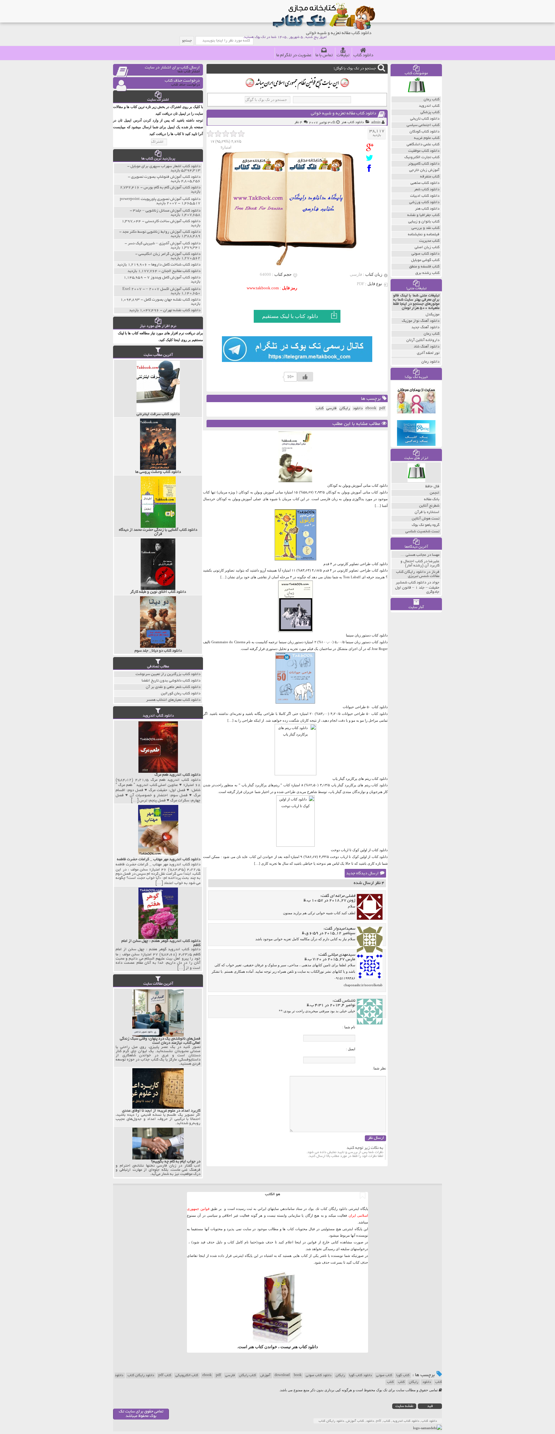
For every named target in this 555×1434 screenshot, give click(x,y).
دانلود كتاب (308, 1346)
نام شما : (348, 1027)
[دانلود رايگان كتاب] (416, 95)
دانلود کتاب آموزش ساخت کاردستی (172, 221)
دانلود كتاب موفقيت (423, 151)
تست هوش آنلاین (425, 519)
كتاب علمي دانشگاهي (423, 144)
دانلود (358, 408)
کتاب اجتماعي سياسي (423, 125)
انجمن (434, 493)
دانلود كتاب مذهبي (424, 183)
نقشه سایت (404, 1406)
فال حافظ (432, 486)
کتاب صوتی (384, 1375)
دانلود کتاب (363, 55)
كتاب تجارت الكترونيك (421, 157)
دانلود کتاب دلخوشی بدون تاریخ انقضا (171, 681)
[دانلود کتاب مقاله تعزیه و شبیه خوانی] (371, 147)
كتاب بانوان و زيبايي (423, 222)
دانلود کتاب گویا (360, 1375)
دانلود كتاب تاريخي (424, 119)
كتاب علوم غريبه (426, 138)
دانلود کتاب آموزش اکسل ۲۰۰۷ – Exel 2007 (161, 289)
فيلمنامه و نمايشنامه (423, 234)
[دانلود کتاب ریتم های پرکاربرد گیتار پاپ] (295, 774)
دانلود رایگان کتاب (141, 1375)
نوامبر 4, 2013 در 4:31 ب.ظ (331, 1005)
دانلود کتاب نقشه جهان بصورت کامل (172, 300)
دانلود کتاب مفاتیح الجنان (181, 271)
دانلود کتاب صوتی (318, 1375)
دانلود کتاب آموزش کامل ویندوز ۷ (173, 277)
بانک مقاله (431, 499)
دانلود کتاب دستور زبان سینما (367, 635)
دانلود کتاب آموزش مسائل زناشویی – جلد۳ (166, 211)
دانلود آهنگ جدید (425, 327)
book (298, 1375)
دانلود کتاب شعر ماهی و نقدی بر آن (173, 687)
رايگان (344, 408)
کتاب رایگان (247, 1375)
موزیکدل (432, 314)
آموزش (265, 1375)
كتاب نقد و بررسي (425, 228)
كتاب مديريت (429, 241)
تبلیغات (343, 55)
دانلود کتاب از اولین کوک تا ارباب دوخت (359, 850)
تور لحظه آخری (428, 353)
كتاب (319, 408)
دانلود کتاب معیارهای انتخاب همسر (173, 700)
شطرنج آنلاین (429, 506)
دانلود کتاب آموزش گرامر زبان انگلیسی (169, 254)
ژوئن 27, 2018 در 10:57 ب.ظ (329, 900)
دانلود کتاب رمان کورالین (180, 693)
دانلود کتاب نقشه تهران (181, 310)
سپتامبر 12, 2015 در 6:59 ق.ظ (328, 933)
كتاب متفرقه (429, 177)
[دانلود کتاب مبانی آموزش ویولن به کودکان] (295, 481)
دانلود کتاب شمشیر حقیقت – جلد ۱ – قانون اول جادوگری (417, 587)
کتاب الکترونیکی (186, 1375)
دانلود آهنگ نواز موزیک (420, 321)
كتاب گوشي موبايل (425, 260)
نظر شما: (379, 1068)
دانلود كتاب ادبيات (424, 196)
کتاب (401, 1382)
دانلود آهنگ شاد (426, 347)
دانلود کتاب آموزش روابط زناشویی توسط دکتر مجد (161, 232)
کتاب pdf (164, 1375)
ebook (371, 408)
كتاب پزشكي (429, 112)
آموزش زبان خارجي (424, 170)
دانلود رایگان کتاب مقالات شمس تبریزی (417, 574)
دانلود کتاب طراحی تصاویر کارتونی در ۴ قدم (355, 564)
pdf (382, 408)
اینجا (298, 1242)
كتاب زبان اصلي (427, 247)
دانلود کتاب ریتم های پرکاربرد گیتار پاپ (360, 778)
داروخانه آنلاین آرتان (422, 340)
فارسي (331, 408)
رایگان (340, 1375)
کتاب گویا (403, 1375)
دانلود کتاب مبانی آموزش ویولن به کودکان (357, 485)
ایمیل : (350, 1049)
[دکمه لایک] (305, 377)
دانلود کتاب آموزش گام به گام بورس (172, 187)
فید (430, 1406)
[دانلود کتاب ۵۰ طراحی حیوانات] (295, 702)
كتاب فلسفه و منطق (424, 267)
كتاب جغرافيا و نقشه (423, 215)
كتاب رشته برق (427, 273)
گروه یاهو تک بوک (425, 525)
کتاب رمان (431, 334)
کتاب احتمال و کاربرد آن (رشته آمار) (420, 563)
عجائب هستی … (413, 555)
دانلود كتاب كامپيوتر (423, 164)
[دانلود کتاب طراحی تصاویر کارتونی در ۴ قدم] (295, 559)
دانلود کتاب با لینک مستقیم (290, 316)
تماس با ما (324, 55)
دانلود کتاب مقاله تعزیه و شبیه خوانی (343, 113)
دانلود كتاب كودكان (424, 132)
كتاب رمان (431, 99)
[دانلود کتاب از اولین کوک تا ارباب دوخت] (295, 845)
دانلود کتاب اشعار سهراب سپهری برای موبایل (165, 166)
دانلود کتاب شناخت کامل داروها (175, 265)
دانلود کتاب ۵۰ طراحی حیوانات (365, 707)
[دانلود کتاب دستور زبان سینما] (295, 631)
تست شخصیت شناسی (422, 531)
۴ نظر (298, 122)
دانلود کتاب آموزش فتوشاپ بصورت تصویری (165, 177)
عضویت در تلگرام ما (294, 55)
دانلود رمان (430, 362)
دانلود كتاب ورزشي (424, 202)
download (282, 1375)
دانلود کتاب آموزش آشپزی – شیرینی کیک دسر (164, 243)
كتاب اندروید (429, 106)
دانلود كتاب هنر (352, 122)
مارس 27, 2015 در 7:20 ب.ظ (329, 959)
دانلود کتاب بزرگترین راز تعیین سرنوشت (168, 674)
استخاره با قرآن (427, 512)
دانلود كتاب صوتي (425, 254)
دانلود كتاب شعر (426, 189)
